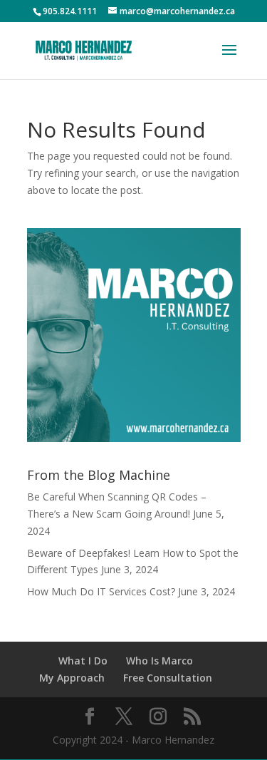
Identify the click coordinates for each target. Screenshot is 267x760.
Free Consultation (167, 677)
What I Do (83, 660)
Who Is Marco (159, 660)
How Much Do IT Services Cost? (101, 591)
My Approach (72, 677)
